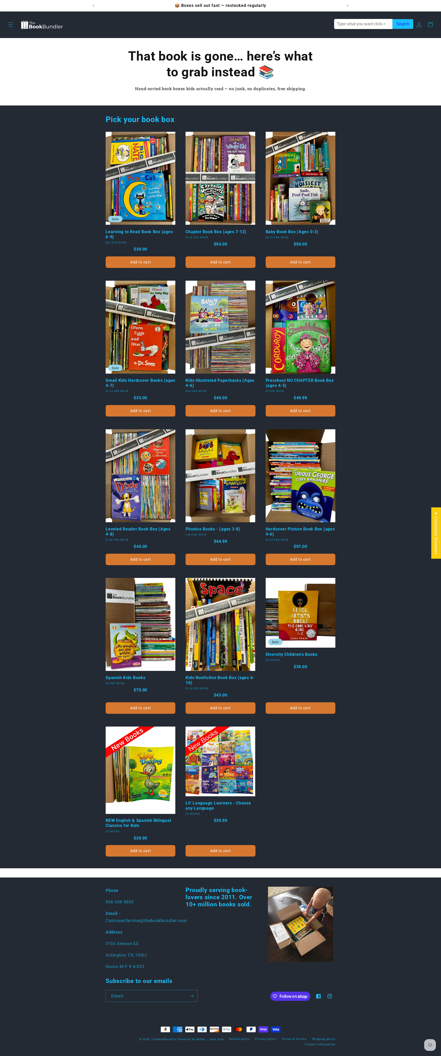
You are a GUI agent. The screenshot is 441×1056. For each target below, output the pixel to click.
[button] (10, 24)
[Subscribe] (191, 996)
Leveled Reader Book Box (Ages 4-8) (138, 532)
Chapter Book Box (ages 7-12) (216, 231)
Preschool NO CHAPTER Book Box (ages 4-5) (300, 383)
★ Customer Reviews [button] (436, 532)
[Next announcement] (347, 5)
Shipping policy (324, 1039)
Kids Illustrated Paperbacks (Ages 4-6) (220, 383)
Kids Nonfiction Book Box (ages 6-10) (220, 680)
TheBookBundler (164, 1039)
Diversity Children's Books (292, 654)
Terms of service (294, 1039)
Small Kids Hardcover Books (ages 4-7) (140, 383)
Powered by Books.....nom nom (201, 1039)
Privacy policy (266, 1039)
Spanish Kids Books (125, 677)
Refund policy (239, 1039)
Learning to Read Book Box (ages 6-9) (139, 234)
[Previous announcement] (93, 5)
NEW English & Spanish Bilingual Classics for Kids (138, 823)
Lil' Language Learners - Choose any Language (218, 806)
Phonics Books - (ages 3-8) (213, 529)
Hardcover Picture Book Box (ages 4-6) (300, 532)
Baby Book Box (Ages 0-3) (292, 231)
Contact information (320, 1044)
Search (402, 24)
